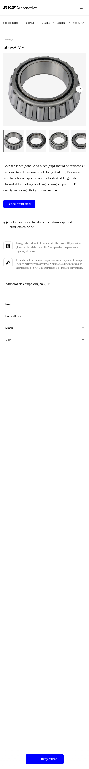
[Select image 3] (59, 141)
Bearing (30, 22)
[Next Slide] (79, 89)
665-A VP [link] (78, 22)
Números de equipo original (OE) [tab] (28, 284)
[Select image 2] (36, 141)
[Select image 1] (13, 141)
